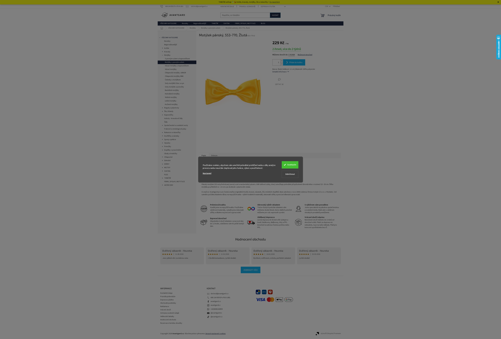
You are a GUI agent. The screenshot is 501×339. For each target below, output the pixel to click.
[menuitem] (168, 23)
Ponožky (167, 146)
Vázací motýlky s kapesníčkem (177, 65)
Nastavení (207, 173)
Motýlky (167, 55)
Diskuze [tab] (214, 155)
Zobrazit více (250, 270)
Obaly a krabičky (170, 153)
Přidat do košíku (295, 62)
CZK (326, 6)
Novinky (167, 41)
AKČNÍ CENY (168, 185)
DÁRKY (166, 164)
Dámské (167, 160)
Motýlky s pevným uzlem (174, 62)
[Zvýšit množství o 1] (281, 60)
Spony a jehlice (170, 139)
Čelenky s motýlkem (173, 79)
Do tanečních (275, 2)
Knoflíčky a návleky (171, 136)
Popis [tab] (204, 155)
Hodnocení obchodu (250, 239)
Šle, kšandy (168, 111)
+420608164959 (217, 309)
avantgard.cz (216, 301)
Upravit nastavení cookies (215, 333)
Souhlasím (291, 164)
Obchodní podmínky (168, 303)
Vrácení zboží (165, 309)
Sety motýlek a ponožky (174, 87)
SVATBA (167, 171)
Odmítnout (290, 174)
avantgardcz (215, 305)
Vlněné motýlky (171, 97)
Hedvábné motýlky (172, 94)
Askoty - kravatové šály (173, 118)
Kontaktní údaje (227, 6)
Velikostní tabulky (167, 316)
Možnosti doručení (305, 55)
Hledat (275, 15)
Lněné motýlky (170, 101)
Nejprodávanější (170, 44)
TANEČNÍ (167, 178)
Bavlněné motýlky (172, 90)
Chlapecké (168, 157)
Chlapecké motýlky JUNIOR (175, 72)
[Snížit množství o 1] (281, 63)
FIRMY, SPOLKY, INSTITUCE (174, 181)
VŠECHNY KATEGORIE (170, 37)
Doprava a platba (268, 6)
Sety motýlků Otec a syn (174, 83)
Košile (166, 48)
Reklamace (164, 306)
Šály (166, 122)
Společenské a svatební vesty (176, 125)
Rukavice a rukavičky (172, 132)
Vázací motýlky (171, 69)
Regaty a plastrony (171, 108)
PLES (166, 174)
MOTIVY (167, 167)
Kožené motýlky (171, 104)
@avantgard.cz (216, 316)
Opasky (167, 143)
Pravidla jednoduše (247, 6)
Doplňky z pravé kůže (172, 150)
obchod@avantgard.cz (219, 293)
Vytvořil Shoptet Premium (331, 333)
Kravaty (167, 51)
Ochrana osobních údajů (169, 313)
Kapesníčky (168, 115)
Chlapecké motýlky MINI (174, 76)
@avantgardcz (216, 313)
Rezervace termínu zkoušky (171, 323)
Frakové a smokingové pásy (175, 129)
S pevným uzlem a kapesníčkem (177, 58)
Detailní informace (279, 71)
